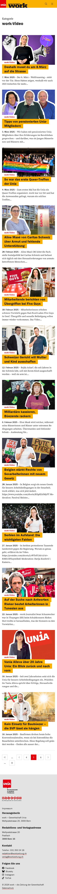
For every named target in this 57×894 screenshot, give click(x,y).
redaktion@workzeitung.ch (14, 853)
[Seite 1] (5, 757)
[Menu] (52, 4)
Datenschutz (8, 888)
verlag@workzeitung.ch (12, 856)
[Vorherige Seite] (19, 757)
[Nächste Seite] (48, 757)
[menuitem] (5, 757)
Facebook (9, 868)
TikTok (8, 878)
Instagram (9, 874)
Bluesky (9, 871)
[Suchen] (46, 4)
